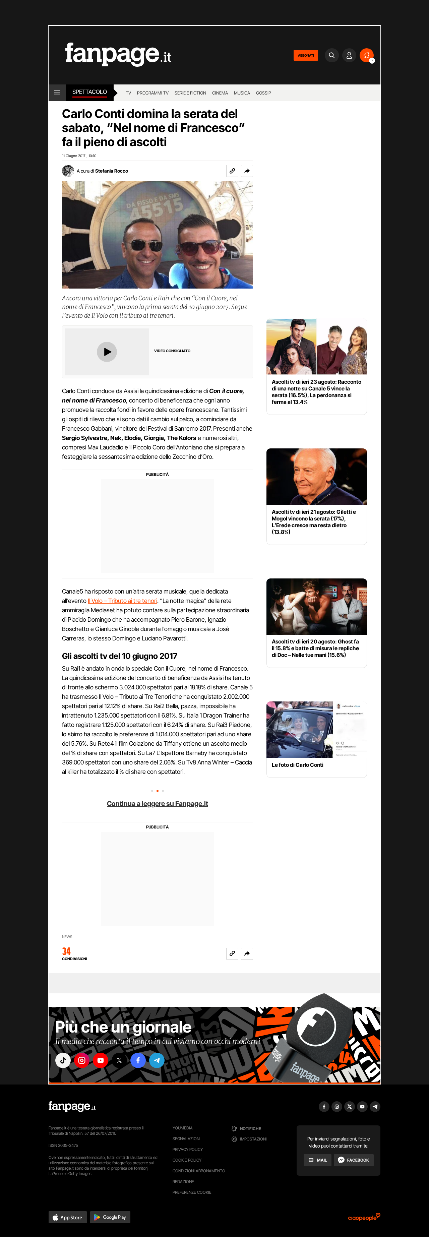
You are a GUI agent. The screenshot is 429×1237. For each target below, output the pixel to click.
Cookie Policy (187, 1160)
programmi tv (153, 93)
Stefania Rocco (111, 171)
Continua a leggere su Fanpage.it (157, 804)
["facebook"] (138, 1060)
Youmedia (183, 1127)
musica (242, 93)
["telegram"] (157, 1060)
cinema (220, 93)
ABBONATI (306, 55)
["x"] (119, 1060)
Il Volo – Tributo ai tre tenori (122, 600)
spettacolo (89, 91)
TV (128, 93)
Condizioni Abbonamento (199, 1170)
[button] (247, 171)
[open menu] (57, 92)
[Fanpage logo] (110, 55)
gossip (263, 93)
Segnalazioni (186, 1138)
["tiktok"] (63, 1060)
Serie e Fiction (190, 93)
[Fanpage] (72, 1106)
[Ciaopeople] (364, 1219)
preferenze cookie (192, 1192)
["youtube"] (100, 1060)
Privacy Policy (188, 1149)
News (67, 937)
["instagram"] (81, 1060)
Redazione (183, 1181)
